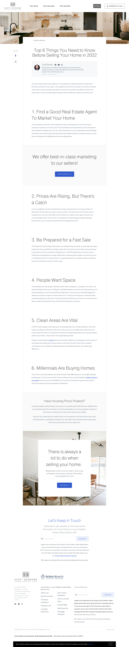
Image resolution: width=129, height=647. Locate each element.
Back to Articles (39, 40)
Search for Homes (47, 596)
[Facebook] (15, 604)
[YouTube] (19, 604)
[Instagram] (22, 604)
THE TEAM (34, 6)
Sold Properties (62, 608)
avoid (51, 340)
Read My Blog (62, 605)
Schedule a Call (46, 606)
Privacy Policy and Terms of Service (66, 555)
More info (90, 644)
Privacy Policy (110, 629)
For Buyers (65, 6)
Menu (98, 6)
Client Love (45, 593)
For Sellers (48, 6)
